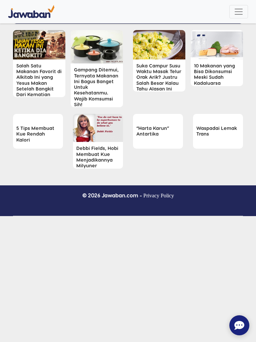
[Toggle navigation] (238, 11)
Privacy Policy (158, 195)
